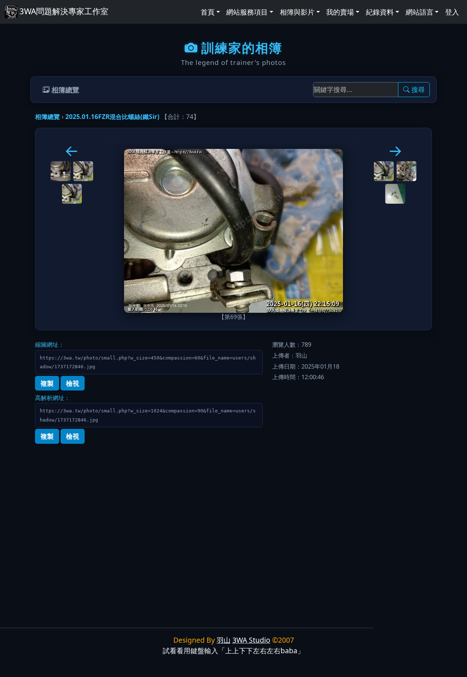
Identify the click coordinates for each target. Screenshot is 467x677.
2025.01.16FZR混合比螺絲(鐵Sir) (112, 116)
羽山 (224, 640)
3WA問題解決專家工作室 (63, 10)
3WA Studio (251, 640)
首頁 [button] (208, 12)
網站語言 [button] (419, 12)
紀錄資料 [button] (380, 12)
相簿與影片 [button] (297, 12)
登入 (452, 12)
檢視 (72, 383)
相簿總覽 (65, 90)
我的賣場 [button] (340, 12)
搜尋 (418, 89)
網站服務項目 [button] (247, 12)
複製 (47, 383)
